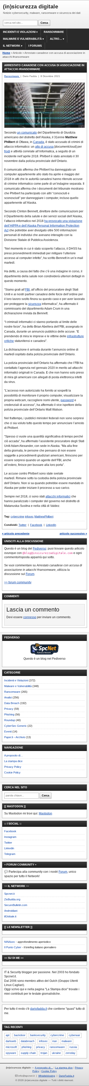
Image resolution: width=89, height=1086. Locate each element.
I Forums (35, 45)
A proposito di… (13, 755)
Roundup (9, 720)
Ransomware (54, 31)
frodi (7, 151)
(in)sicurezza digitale (30, 6)
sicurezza (34, 304)
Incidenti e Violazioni (16, 680)
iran (54, 1041)
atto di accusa (44, 146)
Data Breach (11, 703)
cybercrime (17, 516)
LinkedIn (51, 524)
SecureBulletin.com (15, 905)
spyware (11, 1052)
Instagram (10, 836)
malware (67, 1041)
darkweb (11, 1041)
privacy (40, 1047)
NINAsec (9, 941)
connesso (29, 617)
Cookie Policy (12, 772)
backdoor (19, 1035)
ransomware (57, 1047)
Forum (30, 574)
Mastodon (45, 813)
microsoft (11, 1047)
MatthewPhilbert (43, 516)
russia (73, 1047)
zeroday (70, 1052)
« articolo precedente (15, 533)
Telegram (9, 853)
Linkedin (9, 848)
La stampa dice (13, 761)
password (67, 400)
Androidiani (10, 910)
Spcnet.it (9, 893)
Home (6, 52)
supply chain (28, 1052)
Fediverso (39, 548)
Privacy (8, 708)
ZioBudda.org (12, 899)
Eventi (8, 731)
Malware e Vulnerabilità (22, 38)
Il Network (11, 45)
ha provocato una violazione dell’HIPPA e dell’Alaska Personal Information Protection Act (43, 225)
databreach (27, 1041)
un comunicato (27, 132)
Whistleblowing (46, 1075)
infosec (29, 516)
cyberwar (74, 1035)
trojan (44, 1052)
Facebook (36, 524)
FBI (27, 289)
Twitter (22, 524)
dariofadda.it (38, 1008)
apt (7, 1035)
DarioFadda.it (66, 1075)
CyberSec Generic (15, 725)
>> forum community (17, 582)
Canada (38, 142)
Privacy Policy (12, 766)
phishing (26, 1047)
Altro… (56, 38)
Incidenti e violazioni (19, 31)
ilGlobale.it (10, 916)
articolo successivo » (73, 533)
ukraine (56, 1052)
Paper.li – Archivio (14, 737)
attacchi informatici (57, 496)
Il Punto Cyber (12, 947)
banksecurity (38, 1035)
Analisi (8, 697)
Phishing (9, 714)
